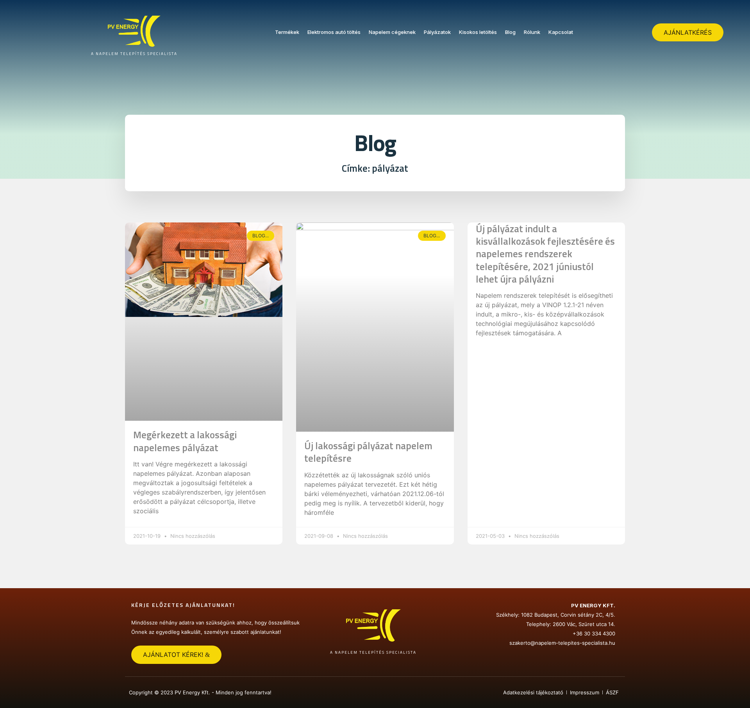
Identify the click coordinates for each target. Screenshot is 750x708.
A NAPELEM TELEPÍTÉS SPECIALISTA (134, 54)
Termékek (287, 32)
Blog (510, 32)
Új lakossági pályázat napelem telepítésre (368, 452)
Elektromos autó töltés (334, 32)
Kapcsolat (560, 32)
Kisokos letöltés (478, 32)
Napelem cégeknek (392, 32)
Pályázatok (437, 32)
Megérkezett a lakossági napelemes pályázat (185, 441)
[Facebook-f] (375, 692)
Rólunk (532, 32)
